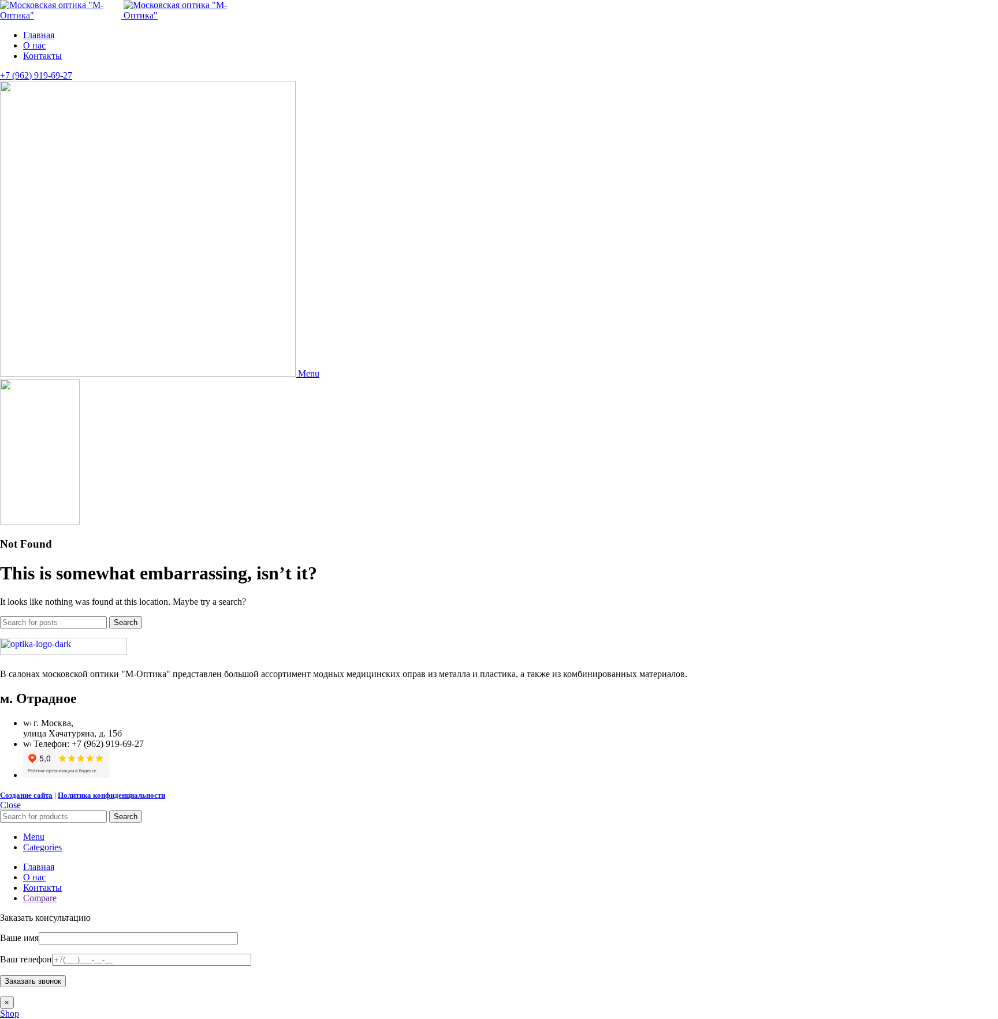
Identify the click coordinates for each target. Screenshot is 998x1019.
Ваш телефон (26, 959)
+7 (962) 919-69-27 (36, 75)
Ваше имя (19, 938)
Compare (40, 898)
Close (10, 805)
